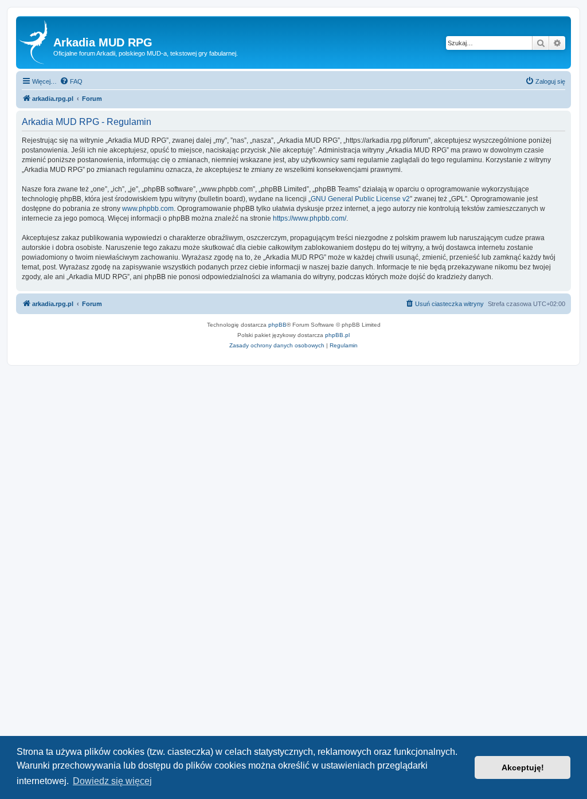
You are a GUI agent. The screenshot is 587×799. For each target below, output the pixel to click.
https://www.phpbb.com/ (309, 218)
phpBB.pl (337, 335)
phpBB (277, 325)
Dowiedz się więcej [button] (112, 781)
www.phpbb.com (148, 209)
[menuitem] (71, 81)
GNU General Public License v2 (360, 199)
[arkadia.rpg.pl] (36, 42)
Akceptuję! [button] (523, 767)
